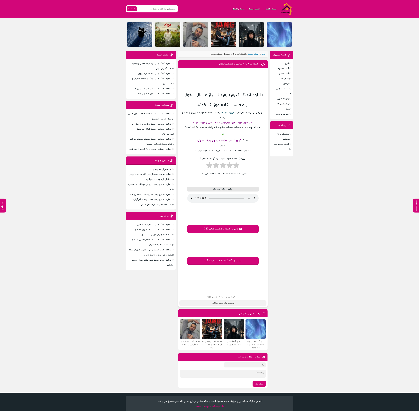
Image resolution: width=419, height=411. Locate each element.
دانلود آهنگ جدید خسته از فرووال (154, 73)
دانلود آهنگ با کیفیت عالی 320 (221, 228)
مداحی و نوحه (282, 114)
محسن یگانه (217, 303)
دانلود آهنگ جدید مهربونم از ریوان (154, 93)
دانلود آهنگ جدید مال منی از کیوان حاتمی (151, 88)
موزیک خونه (228, 112)
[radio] (236, 166)
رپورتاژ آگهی (283, 98)
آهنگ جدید (254, 8)
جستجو (131, 8)
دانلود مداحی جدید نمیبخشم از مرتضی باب (150, 194)
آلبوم (286, 63)
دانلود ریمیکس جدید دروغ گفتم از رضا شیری (149, 149)
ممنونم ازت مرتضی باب (160, 169)
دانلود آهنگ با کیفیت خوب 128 (221, 260)
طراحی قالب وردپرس (213, 406)
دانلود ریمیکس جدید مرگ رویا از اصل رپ (151, 124)
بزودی (286, 83)
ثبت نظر (259, 383)
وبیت (198, 406)
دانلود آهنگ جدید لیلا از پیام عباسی (154, 224)
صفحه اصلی (271, 8)
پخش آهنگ (238, 8)
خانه (263, 54)
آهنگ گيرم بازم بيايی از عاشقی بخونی (238, 63)
